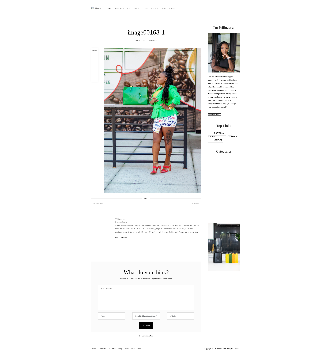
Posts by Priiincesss (121, 237)
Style (136, 8)
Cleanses (154, 8)
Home (109, 8)
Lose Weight (119, 8)
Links (163, 8)
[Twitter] (94, 61)
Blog (129, 8)
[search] (178, 9)
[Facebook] (94, 55)
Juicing (145, 8)
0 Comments (195, 204)
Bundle (172, 8)
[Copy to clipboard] (94, 79)
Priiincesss (141, 40)
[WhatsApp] (94, 73)
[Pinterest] (94, 67)
